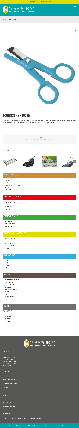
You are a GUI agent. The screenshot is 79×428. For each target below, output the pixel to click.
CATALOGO (6, 401)
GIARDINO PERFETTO (9, 407)
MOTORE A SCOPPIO (10, 243)
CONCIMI (7, 204)
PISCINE (7, 265)
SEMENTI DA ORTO (10, 224)
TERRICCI (7, 209)
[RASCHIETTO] (49, 157)
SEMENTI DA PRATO (10, 226)
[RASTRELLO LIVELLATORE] (10, 157)
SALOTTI (7, 292)
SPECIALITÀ (8, 207)
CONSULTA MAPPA (36, 419)
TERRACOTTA (8, 190)
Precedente (63, 31)
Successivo (72, 31)
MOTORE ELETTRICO (10, 246)
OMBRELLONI (8, 287)
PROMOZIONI (7, 403)
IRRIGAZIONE (7, 385)
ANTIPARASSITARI (10, 202)
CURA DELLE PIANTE (9, 379)
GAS (6, 324)
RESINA (7, 187)
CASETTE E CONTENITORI (12, 280)
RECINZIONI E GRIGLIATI (11, 289)
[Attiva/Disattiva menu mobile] (75, 7)
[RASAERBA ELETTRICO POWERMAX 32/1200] (68, 157)
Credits (68, 425)
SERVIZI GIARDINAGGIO (10, 405)
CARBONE (7, 319)
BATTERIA (7, 241)
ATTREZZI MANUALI (10, 238)
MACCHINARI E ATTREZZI (10, 383)
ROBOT (7, 248)
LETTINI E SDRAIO (10, 285)
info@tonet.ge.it (46, 1)
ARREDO (5, 387)
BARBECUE (6, 389)
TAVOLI (7, 299)
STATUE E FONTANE (10, 297)
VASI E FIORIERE (8, 377)
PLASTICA (7, 182)
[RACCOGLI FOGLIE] (29, 157)
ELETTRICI (7, 321)
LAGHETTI (7, 263)
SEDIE (6, 294)
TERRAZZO (8, 267)
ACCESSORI (8, 316)
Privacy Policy (61, 425)
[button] (4, 161)
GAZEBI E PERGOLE (10, 282)
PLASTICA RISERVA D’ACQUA (13, 185)
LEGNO (7, 180)
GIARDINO (7, 260)
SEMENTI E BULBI (8, 381)
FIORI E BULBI (8, 221)
